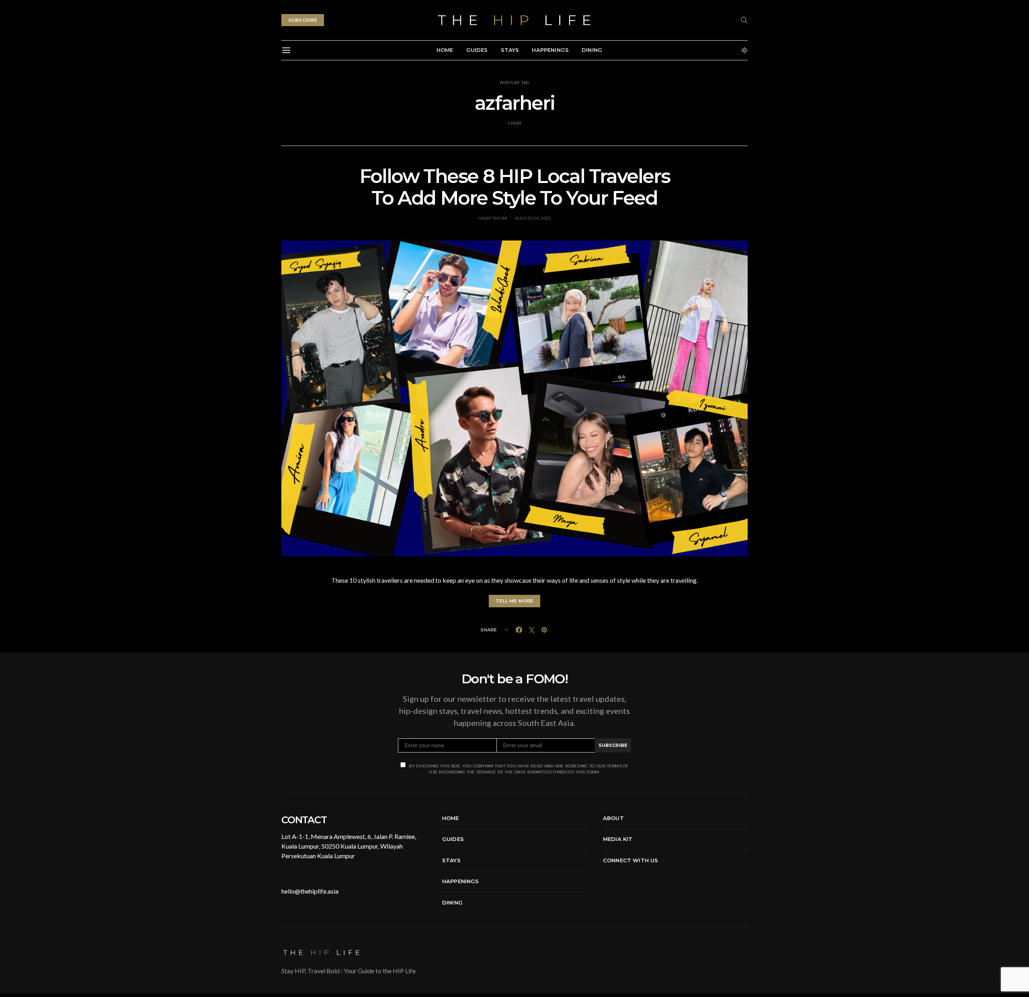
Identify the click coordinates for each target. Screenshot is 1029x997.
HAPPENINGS (550, 50)
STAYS (510, 50)
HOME (445, 50)
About (613, 818)
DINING (592, 50)
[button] (744, 50)
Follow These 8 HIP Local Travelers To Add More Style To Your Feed (514, 187)
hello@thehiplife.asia (309, 891)
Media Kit (617, 839)
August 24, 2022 (533, 218)
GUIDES (477, 50)
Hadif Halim (492, 218)
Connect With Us (630, 860)
